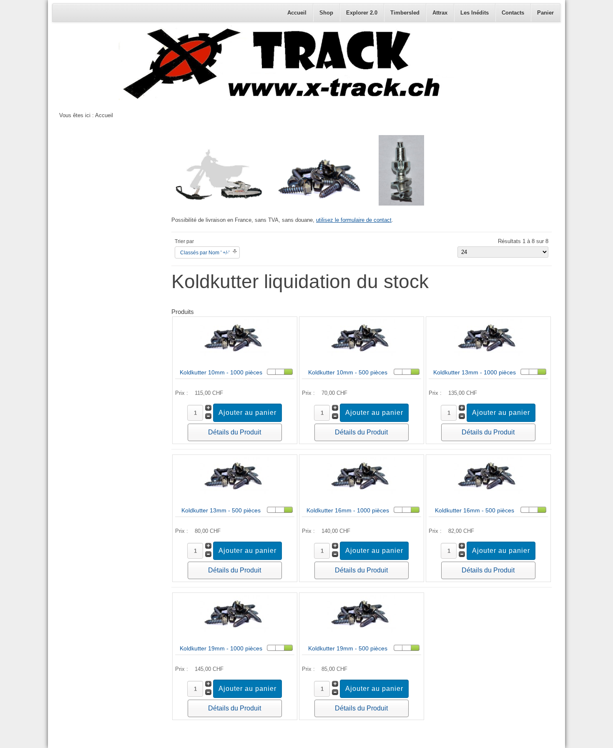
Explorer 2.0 (361, 13)
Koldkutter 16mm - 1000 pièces (347, 510)
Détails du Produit (234, 432)
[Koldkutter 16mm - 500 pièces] (488, 492)
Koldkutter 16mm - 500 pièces (474, 510)
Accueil (296, 13)
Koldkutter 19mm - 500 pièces (347, 648)
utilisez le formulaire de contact (354, 220)
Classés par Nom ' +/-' (204, 253)
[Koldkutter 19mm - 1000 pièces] (234, 631)
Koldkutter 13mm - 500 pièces (221, 510)
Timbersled (405, 13)
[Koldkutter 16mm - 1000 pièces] (361, 492)
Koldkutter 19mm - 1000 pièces (221, 648)
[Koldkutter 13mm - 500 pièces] (234, 492)
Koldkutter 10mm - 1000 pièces (221, 372)
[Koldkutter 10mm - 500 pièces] (361, 354)
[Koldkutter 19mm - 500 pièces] (361, 631)
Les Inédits (474, 13)
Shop (326, 13)
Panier (545, 13)
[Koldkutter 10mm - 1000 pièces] (234, 354)
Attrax (439, 13)
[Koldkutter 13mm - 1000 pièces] (488, 354)
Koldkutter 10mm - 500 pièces (347, 372)
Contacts (513, 13)
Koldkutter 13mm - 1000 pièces (474, 372)
